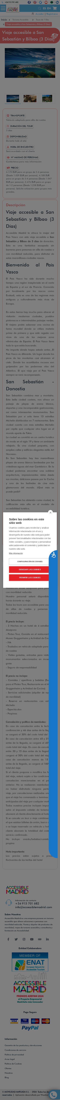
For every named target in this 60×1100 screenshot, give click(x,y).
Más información (16, 553)
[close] (50, 512)
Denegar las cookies (30, 570)
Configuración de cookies (30, 561)
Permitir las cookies (29, 578)
